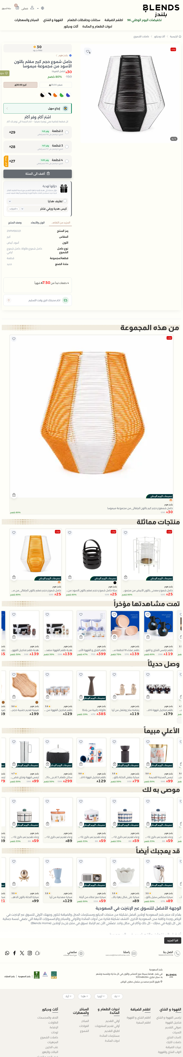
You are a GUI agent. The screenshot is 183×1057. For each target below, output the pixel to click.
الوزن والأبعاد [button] (37, 222)
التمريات (176, 1032)
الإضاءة (54, 1027)
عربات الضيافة (173, 1047)
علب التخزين (51, 1047)
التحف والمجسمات (47, 1017)
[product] (91, 416)
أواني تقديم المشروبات (107, 1026)
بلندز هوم (168, 504)
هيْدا (83, 996)
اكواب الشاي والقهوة (169, 1052)
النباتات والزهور (50, 1052)
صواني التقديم (173, 1027)
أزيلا (67, 996)
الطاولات (53, 1022)
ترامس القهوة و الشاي (168, 1017)
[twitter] (22, 954)
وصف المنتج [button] (14, 222)
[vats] (54, 976)
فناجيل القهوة (173, 1022)
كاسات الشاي (174, 1037)
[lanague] (40, 8)
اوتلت (173, 49)
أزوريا (99, 996)
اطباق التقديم (112, 1031)
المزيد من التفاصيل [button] (60, 222)
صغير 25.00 (56, 84)
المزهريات (52, 1042)
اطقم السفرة (143, 1022)
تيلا (115, 996)
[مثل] (14, 339)
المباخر (85, 1021)
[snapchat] (37, 954)
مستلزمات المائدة (110, 1035)
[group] (130, 93)
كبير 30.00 (21, 84)
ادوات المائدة (112, 1040)
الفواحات (84, 1026)
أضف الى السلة (35, 173)
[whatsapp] (7, 954)
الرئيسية (174, 36)
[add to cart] (14, 495)
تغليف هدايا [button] (55, 201)
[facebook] (15, 954)
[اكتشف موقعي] (8, 300)
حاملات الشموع (141, 36)
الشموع (84, 1031)
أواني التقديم (113, 1021)
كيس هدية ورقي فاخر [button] (53, 208)
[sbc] (45, 976)
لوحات (54, 1032)
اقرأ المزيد (172, 940)
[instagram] (30, 954)
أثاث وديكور (159, 36)
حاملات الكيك (173, 1042)
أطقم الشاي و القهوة (138, 1017)
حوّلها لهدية (50, 186)
